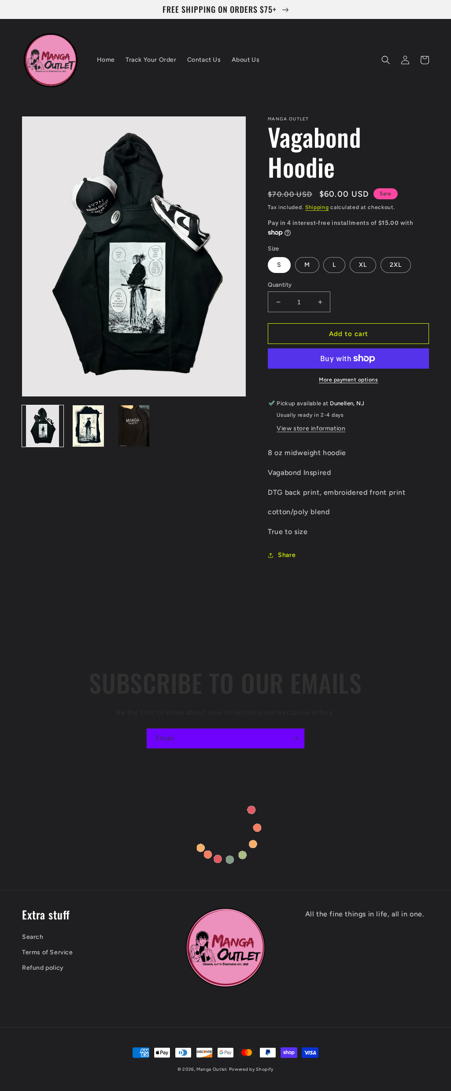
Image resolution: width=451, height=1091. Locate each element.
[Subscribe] (294, 738)
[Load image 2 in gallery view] (88, 426)
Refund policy (43, 967)
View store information (311, 428)
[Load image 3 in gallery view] (134, 426)
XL (363, 265)
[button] (386, 60)
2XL (396, 265)
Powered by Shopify (251, 1069)
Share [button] (287, 555)
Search (33, 937)
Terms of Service (47, 952)
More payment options (348, 380)
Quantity (280, 284)
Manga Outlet (211, 1069)
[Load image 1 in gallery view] (42, 426)
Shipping (317, 207)
